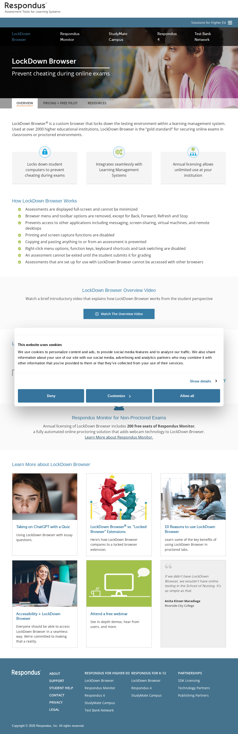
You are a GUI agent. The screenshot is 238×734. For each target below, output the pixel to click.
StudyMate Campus (100, 703)
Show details (200, 381)
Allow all (187, 396)
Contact (56, 695)
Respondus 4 (95, 695)
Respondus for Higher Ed (107, 673)
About (54, 673)
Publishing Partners (193, 695)
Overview (25, 103)
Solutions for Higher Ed (208, 22)
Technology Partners (194, 688)
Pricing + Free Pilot (60, 103)
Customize (116, 396)
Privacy (56, 702)
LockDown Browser (99, 680)
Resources (97, 103)
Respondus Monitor (100, 688)
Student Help (61, 688)
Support (56, 681)
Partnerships (190, 673)
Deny (51, 396)
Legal (54, 709)
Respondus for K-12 (148, 673)
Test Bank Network (99, 710)
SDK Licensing (189, 680)
